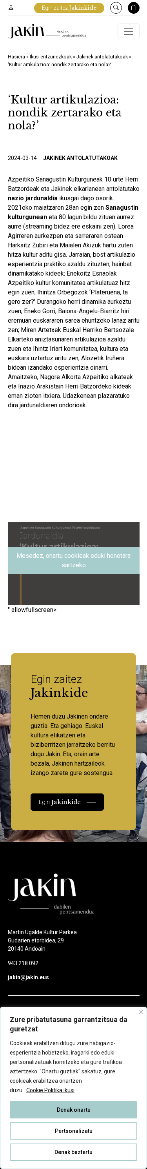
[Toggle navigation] (129, 31)
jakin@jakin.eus (28, 977)
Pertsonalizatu (74, 1131)
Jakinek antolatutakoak (102, 57)
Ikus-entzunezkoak (51, 57)
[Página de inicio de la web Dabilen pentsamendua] (47, 31)
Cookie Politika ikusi (50, 1090)
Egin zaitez (69, 7)
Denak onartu (74, 1110)
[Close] (141, 1012)
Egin (60, 802)
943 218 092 (23, 963)
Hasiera (16, 57)
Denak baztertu (73, 1152)
